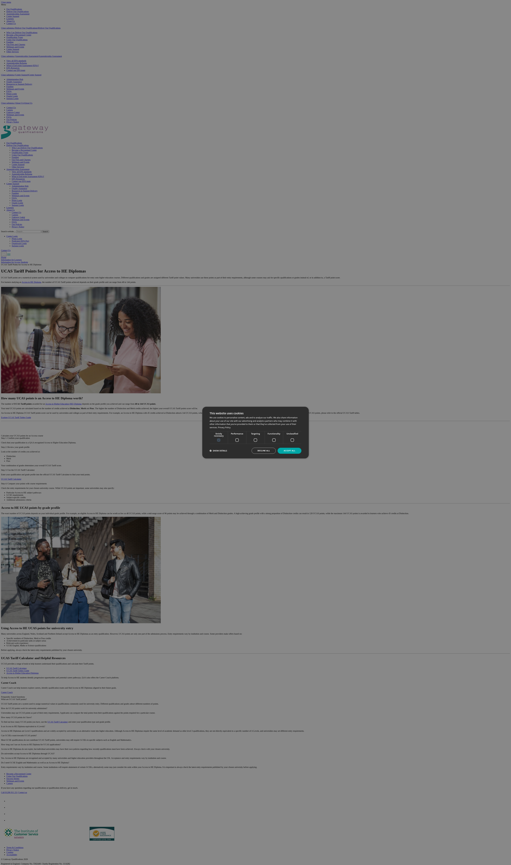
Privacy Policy (224, 427)
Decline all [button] (263, 450)
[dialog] (255, 432)
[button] (218, 450)
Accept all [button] (289, 450)
